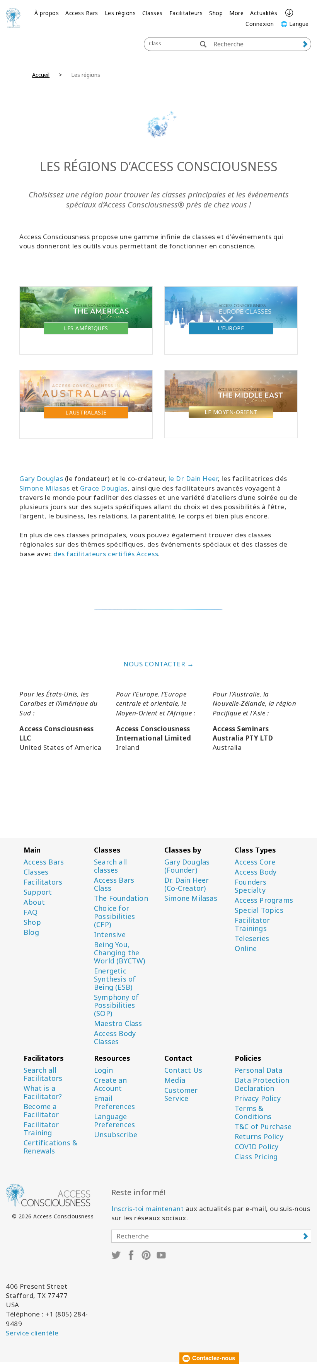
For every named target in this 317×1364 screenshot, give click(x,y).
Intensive (110, 935)
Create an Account (110, 1084)
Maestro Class (118, 1023)
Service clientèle (32, 1332)
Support (38, 892)
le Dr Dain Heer (193, 478)
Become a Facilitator (41, 1110)
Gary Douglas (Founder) (187, 866)
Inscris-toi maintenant (147, 1208)
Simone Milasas (44, 488)
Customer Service (181, 1094)
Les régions (120, 13)
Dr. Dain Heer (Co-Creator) (186, 884)
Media (174, 1080)
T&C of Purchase (263, 1127)
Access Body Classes (115, 1037)
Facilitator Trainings (252, 924)
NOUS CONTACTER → (158, 663)
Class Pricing (256, 1157)
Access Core (255, 862)
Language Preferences (114, 1121)
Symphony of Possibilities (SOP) (116, 1005)
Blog (31, 932)
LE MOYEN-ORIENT (231, 412)
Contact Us (183, 1070)
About (34, 902)
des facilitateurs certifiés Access (105, 553)
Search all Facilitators (43, 1074)
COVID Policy (256, 1147)
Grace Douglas (104, 488)
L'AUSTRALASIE (86, 412)
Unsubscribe (115, 1135)
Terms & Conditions (253, 1112)
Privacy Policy (258, 1098)
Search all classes (110, 866)
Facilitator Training (41, 1129)
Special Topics (259, 910)
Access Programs (264, 900)
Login (103, 1070)
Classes (152, 13)
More (236, 13)
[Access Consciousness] (13, 18)
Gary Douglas (41, 478)
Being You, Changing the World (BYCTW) (119, 953)
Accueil (40, 74)
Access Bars (81, 13)
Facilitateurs (186, 13)
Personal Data (259, 1070)
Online (246, 948)
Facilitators (43, 882)
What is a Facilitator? (43, 1092)
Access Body (255, 872)
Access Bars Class (114, 884)
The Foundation (121, 898)
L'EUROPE (231, 328)
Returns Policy (259, 1137)
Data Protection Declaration (262, 1084)
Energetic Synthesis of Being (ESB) (115, 979)
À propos (46, 13)
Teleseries (252, 938)
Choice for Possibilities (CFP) (114, 916)
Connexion (259, 23)
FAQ (31, 912)
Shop (216, 13)
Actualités (263, 13)
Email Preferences (114, 1102)
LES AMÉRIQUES (86, 328)
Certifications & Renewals (50, 1147)
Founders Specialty (251, 886)
